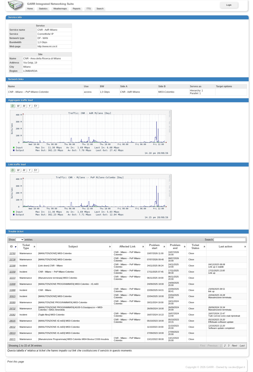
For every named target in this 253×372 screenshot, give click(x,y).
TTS (88, 8)
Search (99, 8)
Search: (209, 239)
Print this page (15, 361)
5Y (35, 105)
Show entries (20, 239)
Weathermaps (60, 8)
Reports (76, 8)
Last (242, 345)
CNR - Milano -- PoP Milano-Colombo (28, 92)
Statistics (43, 8)
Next (234, 345)
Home (30, 8)
